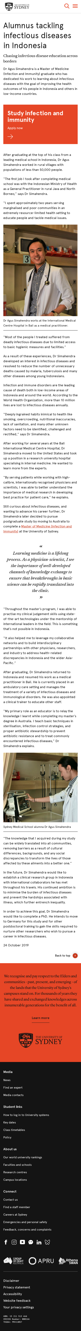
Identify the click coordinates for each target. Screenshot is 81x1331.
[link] (40, 1080)
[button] (66, 7)
